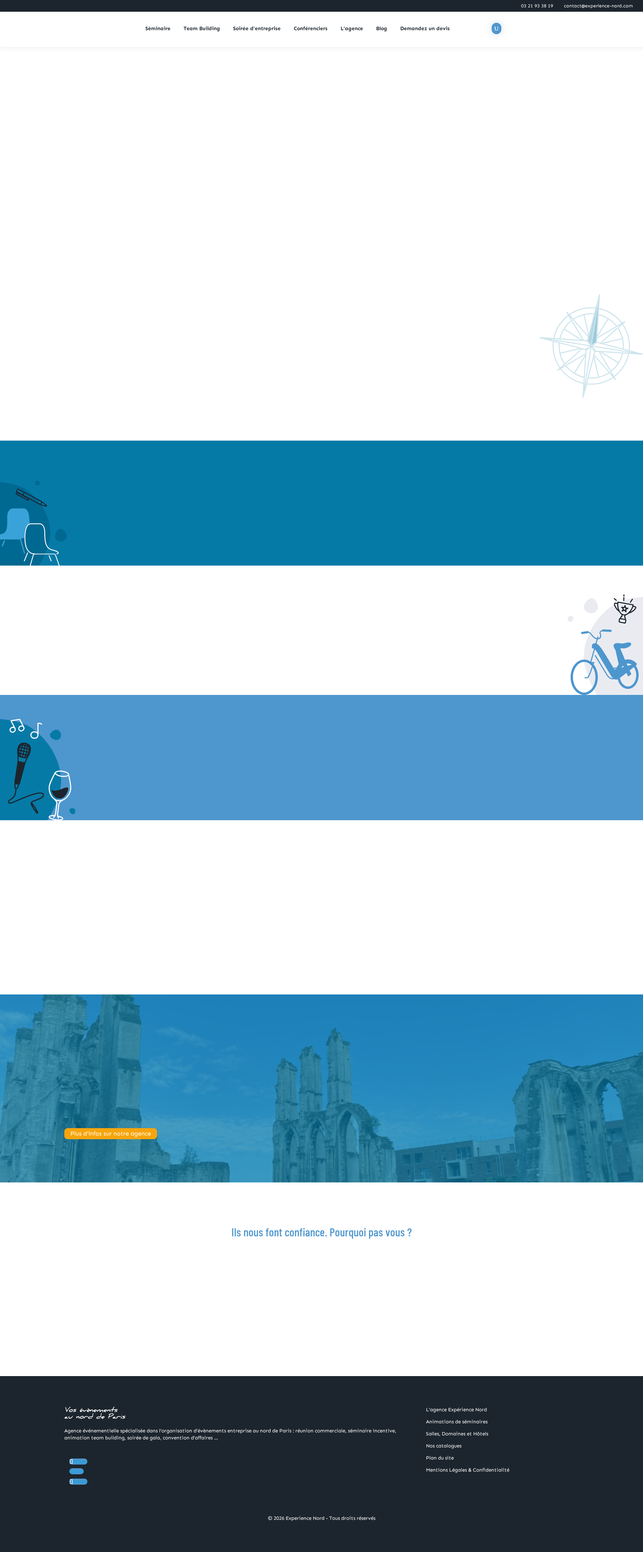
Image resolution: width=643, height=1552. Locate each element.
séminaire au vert (483, 386)
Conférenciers (311, 28)
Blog (381, 28)
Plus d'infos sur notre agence (110, 1134)
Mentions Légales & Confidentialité (467, 1470)
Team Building (202, 28)
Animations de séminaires (457, 1422)
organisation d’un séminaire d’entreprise (289, 343)
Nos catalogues (443, 1446)
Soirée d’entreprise (257, 28)
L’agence (352, 28)
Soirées (466, 1071)
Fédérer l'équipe (288, 654)
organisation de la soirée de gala (300, 393)
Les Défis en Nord (321, 123)
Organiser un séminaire (151, 523)
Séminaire (157, 28)
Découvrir (321, 167)
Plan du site (440, 1458)
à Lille (514, 386)
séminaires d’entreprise (395, 1071)
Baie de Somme (209, 393)
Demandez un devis (425, 28)
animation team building (152, 386)
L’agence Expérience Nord (456, 1410)
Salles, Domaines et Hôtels (457, 1434)
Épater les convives (146, 777)
